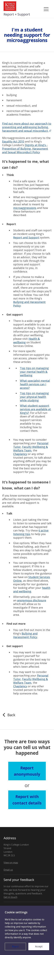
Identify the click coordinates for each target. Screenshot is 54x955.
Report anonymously (27, 771)
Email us (8, 869)
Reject (15, 946)
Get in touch (10, 897)
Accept (38, 946)
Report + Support (17, 14)
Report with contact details (27, 800)
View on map (11, 862)
